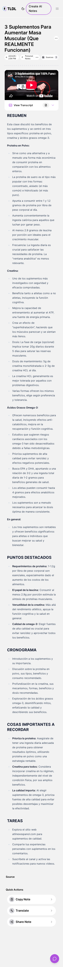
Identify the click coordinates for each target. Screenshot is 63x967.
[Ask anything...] (54, 958)
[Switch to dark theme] (23, 9)
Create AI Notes (35, 9)
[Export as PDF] (45, 105)
